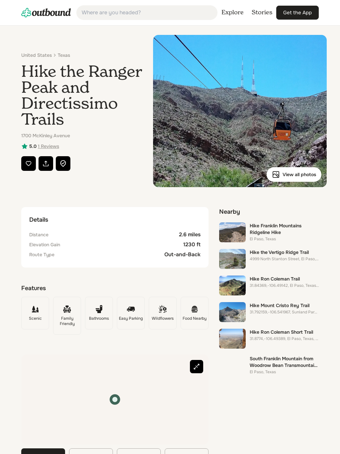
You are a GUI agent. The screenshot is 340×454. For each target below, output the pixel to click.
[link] (46, 12)
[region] (115, 399)
